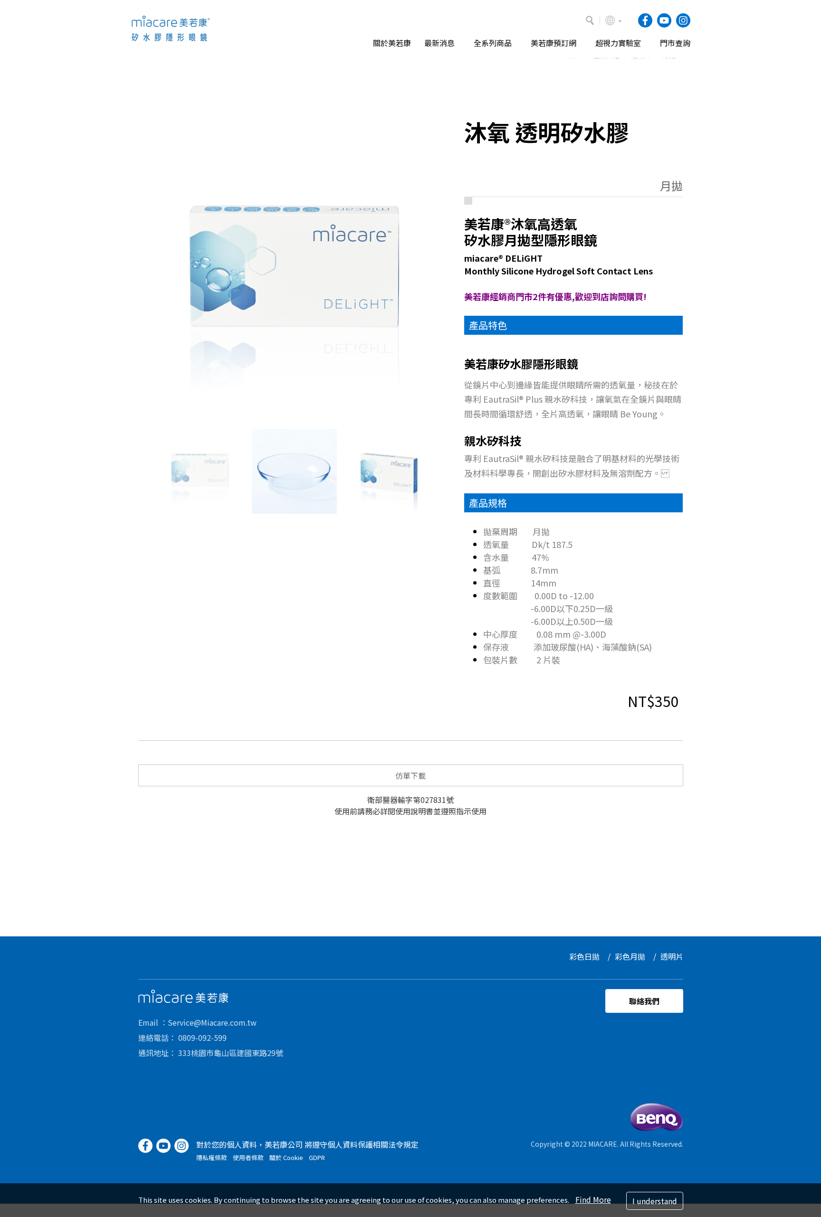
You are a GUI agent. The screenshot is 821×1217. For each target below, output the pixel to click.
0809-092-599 (202, 1037)
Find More (593, 1199)
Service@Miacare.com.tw (212, 1022)
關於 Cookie (286, 1157)
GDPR (317, 1157)
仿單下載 (410, 775)
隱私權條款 (211, 1157)
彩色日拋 (584, 956)
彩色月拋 (630, 956)
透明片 (671, 956)
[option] (294, 270)
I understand (654, 1201)
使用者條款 (248, 1157)
